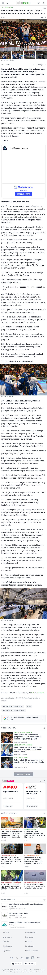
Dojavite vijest (30, 932)
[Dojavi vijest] (39, 3)
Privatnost (29, 946)
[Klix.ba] (23, 2)
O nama (28, 941)
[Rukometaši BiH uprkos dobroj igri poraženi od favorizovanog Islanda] (7, 762)
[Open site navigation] (2, 2)
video (29, 706)
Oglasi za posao (31, 950)
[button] (40, 780)
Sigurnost (6, 950)
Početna (6, 932)
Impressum (7, 937)
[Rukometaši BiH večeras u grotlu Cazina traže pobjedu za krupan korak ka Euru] (7, 750)
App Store (18, 963)
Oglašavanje (7, 946)
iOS (32, 692)
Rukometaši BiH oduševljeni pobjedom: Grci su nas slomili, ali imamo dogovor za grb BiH (28, 737)
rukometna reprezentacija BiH (13, 706)
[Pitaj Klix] (8, 3)
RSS (38, 958)
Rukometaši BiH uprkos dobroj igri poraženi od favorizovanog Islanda (29, 761)
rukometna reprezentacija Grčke (14, 710)
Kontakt (6, 941)
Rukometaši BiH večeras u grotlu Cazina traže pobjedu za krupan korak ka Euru (28, 750)
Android (40, 692)
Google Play (31, 963)
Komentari (29, 937)
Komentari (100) (23, 774)
